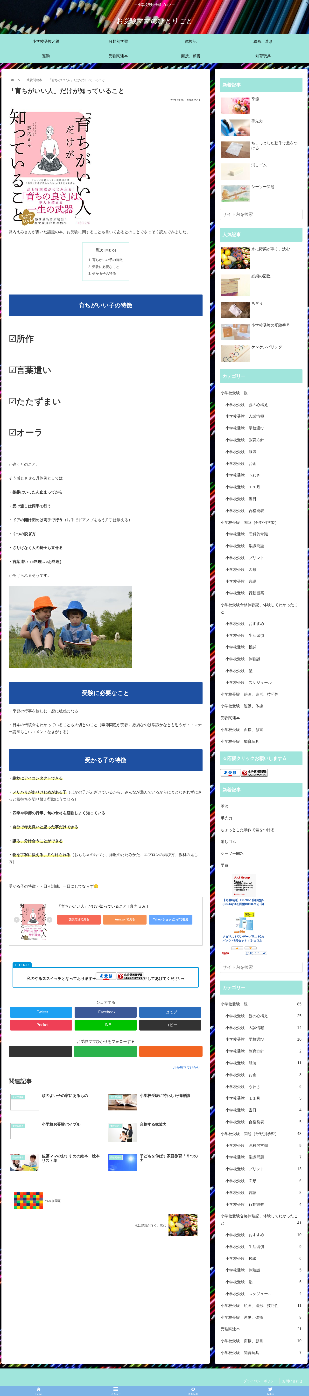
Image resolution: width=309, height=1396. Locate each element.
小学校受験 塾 (239, 671)
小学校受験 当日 (240, 499)
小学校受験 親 (234, 393)
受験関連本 (230, 718)
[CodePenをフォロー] (40, 1051)
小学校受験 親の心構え (246, 405)
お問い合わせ (292, 1381)
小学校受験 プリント (244, 558)
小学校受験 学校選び (244, 428)
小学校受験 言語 (240, 581)
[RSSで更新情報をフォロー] (171, 1051)
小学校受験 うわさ (242, 475)
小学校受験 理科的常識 (246, 534)
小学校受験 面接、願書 (242, 730)
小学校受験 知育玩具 (240, 741)
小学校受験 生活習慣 (244, 635)
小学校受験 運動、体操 (242, 706)
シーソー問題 (232, 853)
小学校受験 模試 (240, 647)
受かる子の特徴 (104, 273)
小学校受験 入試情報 (244, 416)
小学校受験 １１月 (242, 487)
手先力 (226, 818)
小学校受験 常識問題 (244, 546)
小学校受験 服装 (240, 452)
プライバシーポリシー (260, 1381)
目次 (99, 250)
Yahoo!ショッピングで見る (171, 919)
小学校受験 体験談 (242, 659)
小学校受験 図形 (240, 570)
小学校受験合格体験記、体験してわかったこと (259, 608)
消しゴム (228, 842)
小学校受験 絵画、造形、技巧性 (250, 694)
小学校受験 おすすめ (244, 624)
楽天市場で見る (79, 919)
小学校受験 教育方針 (244, 440)
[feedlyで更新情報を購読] (105, 1051)
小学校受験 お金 (240, 464)
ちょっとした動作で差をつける (248, 830)
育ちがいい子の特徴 (107, 260)
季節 (224, 806)
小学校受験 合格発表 (244, 511)
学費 (224, 865)
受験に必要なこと (105, 267)
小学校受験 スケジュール (248, 682)
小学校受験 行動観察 (244, 593)
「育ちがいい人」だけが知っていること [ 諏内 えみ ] (102, 906)
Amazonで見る (125, 919)
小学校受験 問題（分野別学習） (250, 522)
